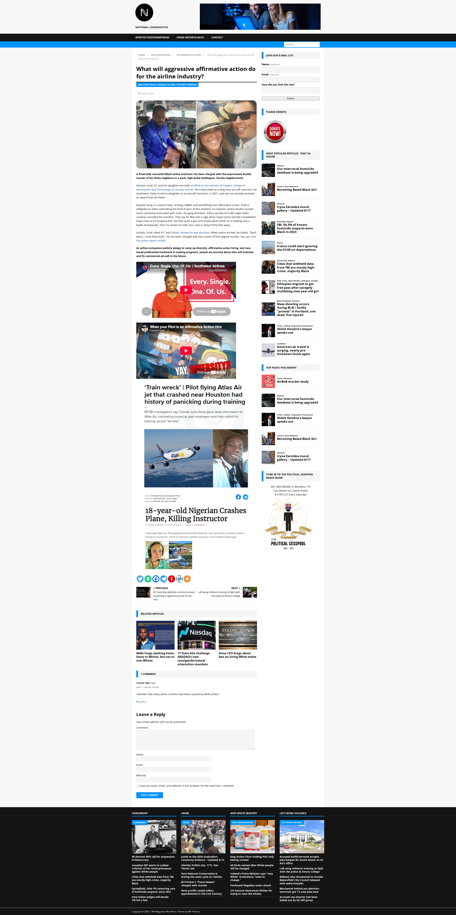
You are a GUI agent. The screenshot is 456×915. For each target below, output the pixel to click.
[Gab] (148, 578)
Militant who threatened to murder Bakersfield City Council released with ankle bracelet (301, 880)
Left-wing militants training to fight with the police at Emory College (301, 870)
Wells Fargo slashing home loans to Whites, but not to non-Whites (155, 657)
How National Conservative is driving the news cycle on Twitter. (202, 875)
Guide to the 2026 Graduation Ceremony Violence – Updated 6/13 (202, 858)
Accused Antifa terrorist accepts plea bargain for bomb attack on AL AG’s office (301, 860)
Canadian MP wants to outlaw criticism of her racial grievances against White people (151, 868)
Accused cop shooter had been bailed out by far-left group (298, 898)
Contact (217, 37)
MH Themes (194, 911)
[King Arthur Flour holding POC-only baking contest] (252, 837)
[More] (187, 578)
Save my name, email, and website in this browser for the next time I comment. (187, 785)
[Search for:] (302, 44)
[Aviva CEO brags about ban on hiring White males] (238, 635)
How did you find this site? (278, 84)
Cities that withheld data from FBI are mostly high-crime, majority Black (153, 880)
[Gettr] (171, 578)
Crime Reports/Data (190, 37)
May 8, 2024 (147, 93)
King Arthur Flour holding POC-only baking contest (252, 858)
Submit (290, 98)
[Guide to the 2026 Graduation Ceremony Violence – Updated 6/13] (203, 837)
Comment (142, 727)
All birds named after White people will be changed (251, 866)
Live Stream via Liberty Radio (290, 490)
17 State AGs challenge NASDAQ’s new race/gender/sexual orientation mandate (194, 658)
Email (139, 765)
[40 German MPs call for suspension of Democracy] (154, 837)
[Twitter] (140, 578)
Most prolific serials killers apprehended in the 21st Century (201, 892)
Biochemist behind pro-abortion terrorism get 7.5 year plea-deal (299, 890)
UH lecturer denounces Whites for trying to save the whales (251, 892)
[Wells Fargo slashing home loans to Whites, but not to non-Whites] (155, 635)
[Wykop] (179, 578)
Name (139, 754)
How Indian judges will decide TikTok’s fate (150, 898)
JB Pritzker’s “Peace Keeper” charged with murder (198, 883)
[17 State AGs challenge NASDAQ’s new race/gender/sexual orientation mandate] (197, 635)
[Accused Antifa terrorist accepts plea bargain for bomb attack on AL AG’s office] (302, 837)
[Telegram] (163, 578)
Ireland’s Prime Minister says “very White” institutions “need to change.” (251, 877)
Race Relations (160, 54)
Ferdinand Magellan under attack (250, 885)
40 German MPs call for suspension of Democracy (153, 858)
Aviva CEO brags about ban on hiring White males (237, 655)
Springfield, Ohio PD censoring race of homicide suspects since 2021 (153, 890)
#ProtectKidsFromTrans (152, 37)
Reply (142, 702)
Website (141, 775)
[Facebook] (155, 578)
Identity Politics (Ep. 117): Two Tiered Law (199, 866)
